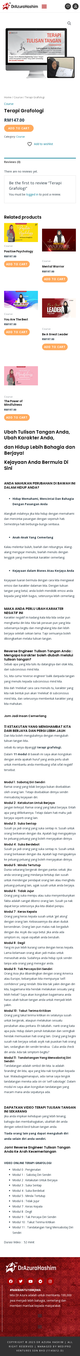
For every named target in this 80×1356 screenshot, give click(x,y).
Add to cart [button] (16, 264)
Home (7, 97)
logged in (32, 194)
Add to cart (19, 128)
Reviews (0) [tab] (12, 162)
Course (18, 97)
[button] (44, 6)
